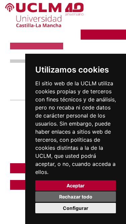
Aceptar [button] (76, 185)
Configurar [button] (75, 208)
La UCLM (100, 34)
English (108, 13)
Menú (103, 24)
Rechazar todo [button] (75, 196)
